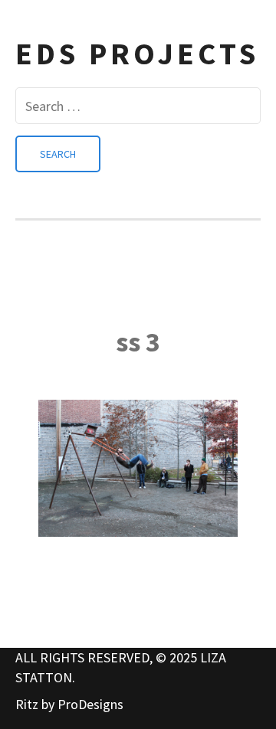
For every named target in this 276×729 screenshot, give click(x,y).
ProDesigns (90, 704)
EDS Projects (137, 53)
